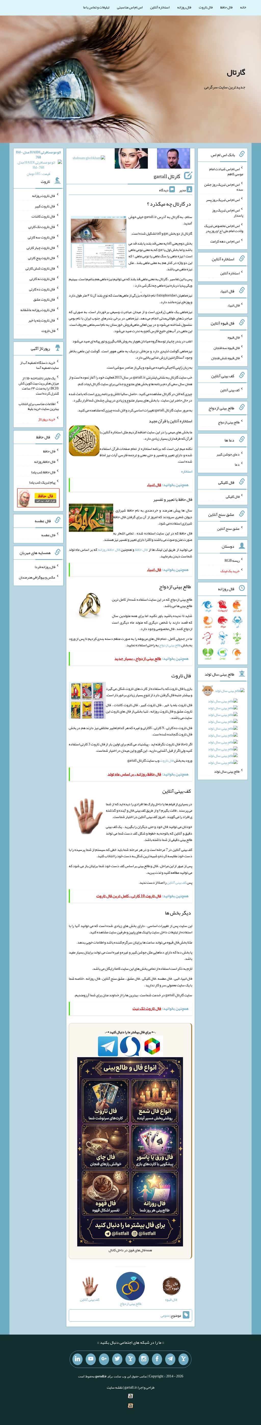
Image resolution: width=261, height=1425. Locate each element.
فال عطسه (48, 534)
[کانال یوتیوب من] (91, 1359)
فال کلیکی (233, 496)
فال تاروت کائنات (43, 216)
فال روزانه (184, 7)
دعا (237, 464)
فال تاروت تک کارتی (41, 226)
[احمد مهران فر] (173, 159)
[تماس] (130, 1359)
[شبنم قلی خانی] (89, 159)
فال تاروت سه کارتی (41, 237)
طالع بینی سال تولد (227, 771)
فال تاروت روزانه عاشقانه (37, 309)
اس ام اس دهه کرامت (225, 241)
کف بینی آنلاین (176, 882)
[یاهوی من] (183, 1359)
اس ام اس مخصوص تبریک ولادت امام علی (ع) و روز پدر (223, 228)
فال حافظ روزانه (109, 549)
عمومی (165, 1315)
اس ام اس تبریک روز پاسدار (227, 213)
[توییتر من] (117, 1359)
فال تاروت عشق (44, 299)
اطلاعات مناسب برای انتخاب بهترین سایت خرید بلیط (39, 406)
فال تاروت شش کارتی (40, 268)
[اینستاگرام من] (144, 1359)
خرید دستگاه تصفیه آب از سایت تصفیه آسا (39, 365)
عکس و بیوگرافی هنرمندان (37, 577)
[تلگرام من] (170, 1359)
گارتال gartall (167, 176)
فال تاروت (206, 7)
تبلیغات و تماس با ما (96, 7)
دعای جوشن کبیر (228, 454)
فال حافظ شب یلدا (43, 471)
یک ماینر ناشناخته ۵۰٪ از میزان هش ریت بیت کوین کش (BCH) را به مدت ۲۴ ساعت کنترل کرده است (39, 385)
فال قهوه (234, 337)
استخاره (186, 471)
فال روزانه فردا (45, 566)
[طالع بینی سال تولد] (222, 728)
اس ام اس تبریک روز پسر (223, 199)
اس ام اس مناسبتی (129, 7)
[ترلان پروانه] (131, 159)
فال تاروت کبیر (45, 205)
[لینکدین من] (77, 1359)
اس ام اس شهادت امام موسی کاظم (226, 171)
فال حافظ (226, 7)
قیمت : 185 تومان (38, 163)
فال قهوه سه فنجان (227, 347)
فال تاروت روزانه (43, 195)
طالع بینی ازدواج (170, 645)
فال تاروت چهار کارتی (41, 247)
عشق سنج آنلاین (228, 528)
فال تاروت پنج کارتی (41, 257)
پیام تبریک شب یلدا (42, 482)
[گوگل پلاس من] (104, 1359)
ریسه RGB (232, 560)
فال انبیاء (233, 305)
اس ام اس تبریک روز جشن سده (223, 187)
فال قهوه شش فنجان (225, 357)
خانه (243, 7)
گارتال (236, 72)
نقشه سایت (115, 1387)
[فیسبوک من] (157, 1359)
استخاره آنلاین (159, 7)
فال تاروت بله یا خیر (41, 320)
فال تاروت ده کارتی (42, 288)
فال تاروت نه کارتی (42, 278)
